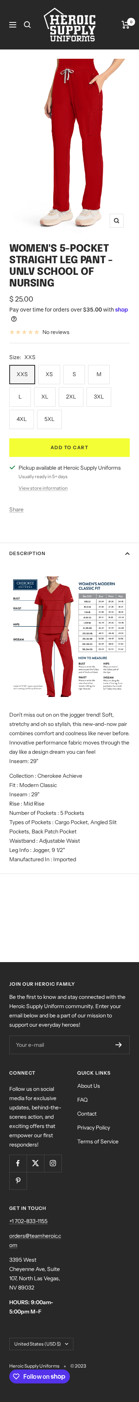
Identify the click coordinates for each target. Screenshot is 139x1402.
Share (16, 509)
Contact (87, 1113)
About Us (88, 1085)
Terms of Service (98, 1141)
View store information (43, 488)
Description (27, 553)
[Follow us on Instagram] (52, 1163)
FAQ (82, 1099)
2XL (71, 396)
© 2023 (78, 1366)
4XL (22, 419)
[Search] (27, 24)
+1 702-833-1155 (28, 1221)
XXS (22, 374)
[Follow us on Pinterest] (18, 1180)
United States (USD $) (37, 1344)
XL (44, 396)
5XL (49, 419)
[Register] (118, 1045)
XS (49, 374)
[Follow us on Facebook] (18, 1163)
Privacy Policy (93, 1127)
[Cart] (126, 25)
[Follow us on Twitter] (35, 1163)
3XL (99, 396)
